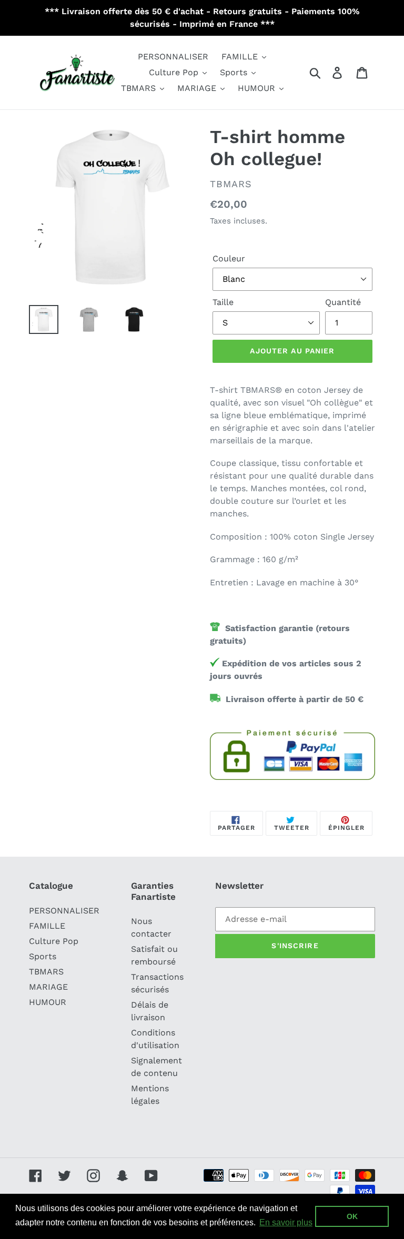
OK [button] (352, 1216)
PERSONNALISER (64, 911)
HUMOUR (47, 1002)
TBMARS (46, 972)
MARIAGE (48, 987)
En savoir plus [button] (285, 1222)
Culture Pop (53, 941)
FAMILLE (47, 926)
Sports (42, 956)
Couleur (229, 258)
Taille (223, 302)
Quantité (343, 302)
